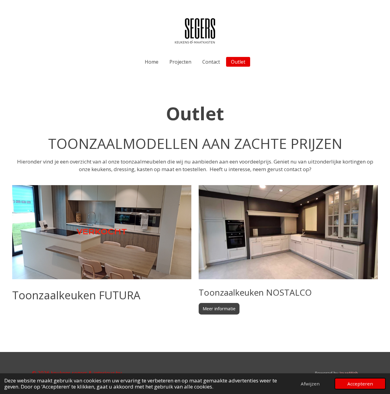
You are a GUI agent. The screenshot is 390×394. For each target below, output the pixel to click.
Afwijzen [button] (310, 384)
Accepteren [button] (360, 384)
